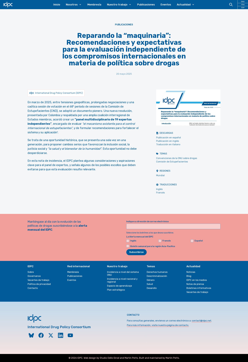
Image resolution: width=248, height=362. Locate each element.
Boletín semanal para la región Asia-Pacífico (152, 246)
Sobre (31, 272)
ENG (243, 2)
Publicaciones (146, 4)
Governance (34, 276)
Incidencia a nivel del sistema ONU (123, 273)
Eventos (166, 4)
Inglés (159, 189)
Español (199, 241)
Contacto (33, 288)
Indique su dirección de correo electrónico (147, 221)
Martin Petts (131, 358)
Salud (150, 284)
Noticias (190, 272)
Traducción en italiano (168, 144)
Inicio (56, 4)
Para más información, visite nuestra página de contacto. (158, 325)
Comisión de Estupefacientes (172, 161)
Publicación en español (168, 137)
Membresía (94, 4)
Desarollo (152, 288)
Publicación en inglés (167, 141)
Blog (188, 276)
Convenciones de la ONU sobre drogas (176, 158)
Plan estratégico (116, 289)
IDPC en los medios (196, 280)
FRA (243, 5)
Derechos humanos (157, 272)
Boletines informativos (198, 288)
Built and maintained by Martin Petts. (159, 358)
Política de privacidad (39, 284)
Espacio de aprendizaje (119, 285)
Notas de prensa (195, 284)
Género (150, 280)
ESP (242, 8)
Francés (160, 192)
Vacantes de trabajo (38, 280)
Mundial (160, 175)
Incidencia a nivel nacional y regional (122, 280)
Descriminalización (157, 276)
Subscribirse (136, 252)
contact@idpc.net (201, 320)
